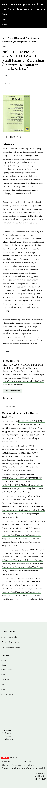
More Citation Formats (12, 391)
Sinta (3, 660)
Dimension (5, 679)
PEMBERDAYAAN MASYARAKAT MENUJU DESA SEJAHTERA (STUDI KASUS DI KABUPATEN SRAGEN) (22, 481)
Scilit (3, 689)
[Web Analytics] (5, 758)
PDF (6, 76)
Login (4, 20)
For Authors (6, 736)
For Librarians (7, 739)
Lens (3, 684)
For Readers (6, 733)
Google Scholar (7, 670)
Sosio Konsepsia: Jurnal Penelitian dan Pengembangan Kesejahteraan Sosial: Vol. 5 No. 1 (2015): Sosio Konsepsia (23, 488)
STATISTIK (13, 758)
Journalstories (7, 694)
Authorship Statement (10, 648)
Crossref (4, 665)
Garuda (4, 675)
